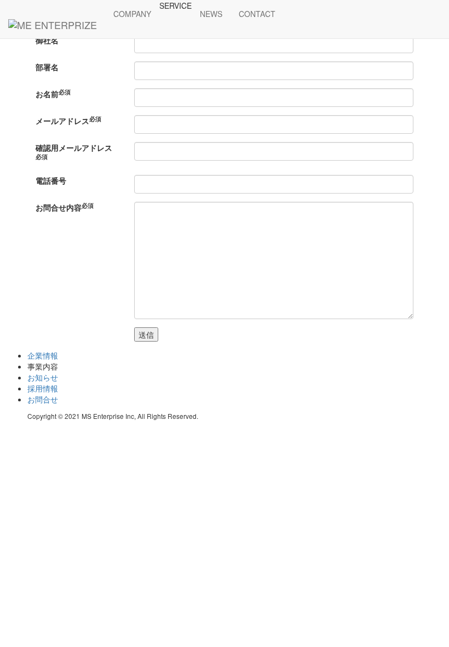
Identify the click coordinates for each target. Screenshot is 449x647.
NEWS (211, 13)
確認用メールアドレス (74, 151)
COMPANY (132, 13)
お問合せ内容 (65, 207)
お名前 (53, 93)
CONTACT (257, 13)
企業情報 (42, 355)
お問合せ (42, 399)
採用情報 (42, 388)
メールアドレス (68, 120)
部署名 (47, 66)
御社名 (47, 40)
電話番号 (51, 180)
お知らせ (42, 377)
